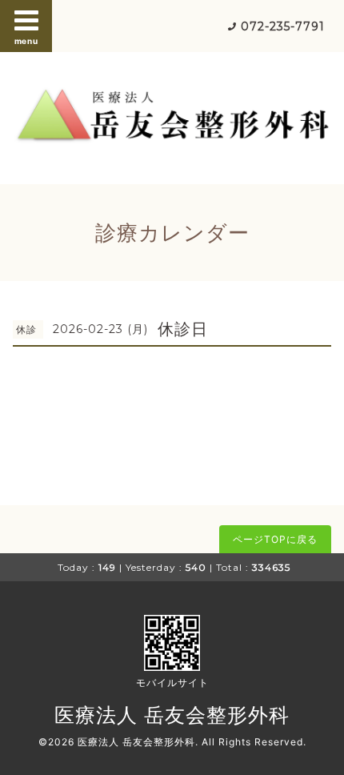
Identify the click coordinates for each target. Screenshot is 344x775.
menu (26, 41)
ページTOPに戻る (275, 539)
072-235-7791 (283, 26)
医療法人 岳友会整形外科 (172, 715)
